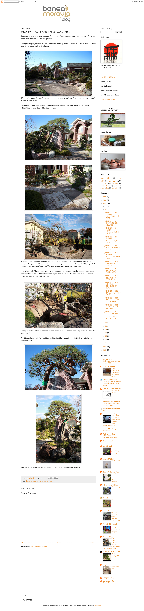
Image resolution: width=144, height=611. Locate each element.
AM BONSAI (107, 446)
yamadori (115, 188)
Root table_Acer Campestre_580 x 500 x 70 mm (115, 372)
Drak (113, 500)
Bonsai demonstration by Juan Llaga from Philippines (115, 478)
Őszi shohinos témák (109, 583)
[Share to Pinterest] (57, 478)
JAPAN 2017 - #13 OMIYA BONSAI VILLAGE (111, 223)
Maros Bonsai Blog (110, 414)
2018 (105, 200)
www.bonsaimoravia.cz (111, 409)
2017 (105, 203)
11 (105, 210)
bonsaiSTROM (108, 459)
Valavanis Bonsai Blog (111, 401)
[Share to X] (53, 478)
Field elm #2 (115, 461)
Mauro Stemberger (110, 429)
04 (106, 333)
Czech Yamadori (109, 366)
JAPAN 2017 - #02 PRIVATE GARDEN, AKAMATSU (112, 307)
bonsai (112, 181)
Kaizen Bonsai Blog (110, 379)
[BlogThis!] (51, 478)
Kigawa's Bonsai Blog (111, 472)
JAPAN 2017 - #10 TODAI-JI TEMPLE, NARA (112, 248)
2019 (105, 197)
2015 (105, 350)
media (102, 188)
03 (106, 336)
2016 (105, 347)
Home (59, 543)
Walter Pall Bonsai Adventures (110, 435)
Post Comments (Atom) (38, 547)
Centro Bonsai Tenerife (112, 389)
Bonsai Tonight (108, 359)
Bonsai (105, 498)
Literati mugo (116, 487)
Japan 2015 (105, 178)
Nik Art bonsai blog (110, 485)
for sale (115, 183)
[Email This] (49, 478)
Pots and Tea (108, 537)
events (103, 184)
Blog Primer (106, 431)
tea (107, 188)
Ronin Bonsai (108, 441)
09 (106, 323)
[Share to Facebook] (55, 478)
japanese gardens (46, 481)
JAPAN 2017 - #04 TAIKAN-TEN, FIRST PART (112, 293)
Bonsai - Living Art (110, 524)
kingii (105, 565)
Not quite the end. (109, 443)
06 (106, 326)
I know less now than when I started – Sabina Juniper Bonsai (112, 383)
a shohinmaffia (108, 581)
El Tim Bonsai (108, 511)
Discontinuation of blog (110, 437)
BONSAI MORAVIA (107, 77)
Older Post (91, 543)
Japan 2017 (36, 481)
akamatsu (29, 481)
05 (106, 329)
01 (106, 343)
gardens (116, 186)
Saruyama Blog (108, 578)
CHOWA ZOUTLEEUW (111, 552)
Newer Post (25, 543)
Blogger (98, 606)
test (104, 410)
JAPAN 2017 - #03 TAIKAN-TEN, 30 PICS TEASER (111, 300)
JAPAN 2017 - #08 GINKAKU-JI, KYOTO (111, 263)
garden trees (105, 186)
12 (106, 206)
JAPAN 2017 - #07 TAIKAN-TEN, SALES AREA (111, 270)
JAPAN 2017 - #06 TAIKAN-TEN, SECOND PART (111, 277)
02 (106, 339)
